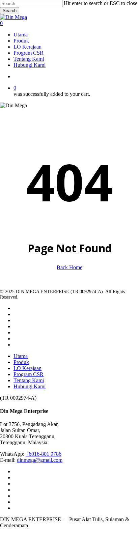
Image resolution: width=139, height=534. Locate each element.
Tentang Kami (28, 380)
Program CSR (28, 374)
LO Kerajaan (27, 368)
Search (10, 10)
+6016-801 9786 (43, 454)
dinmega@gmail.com (39, 460)
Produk (21, 362)
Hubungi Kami (29, 386)
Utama (20, 356)
